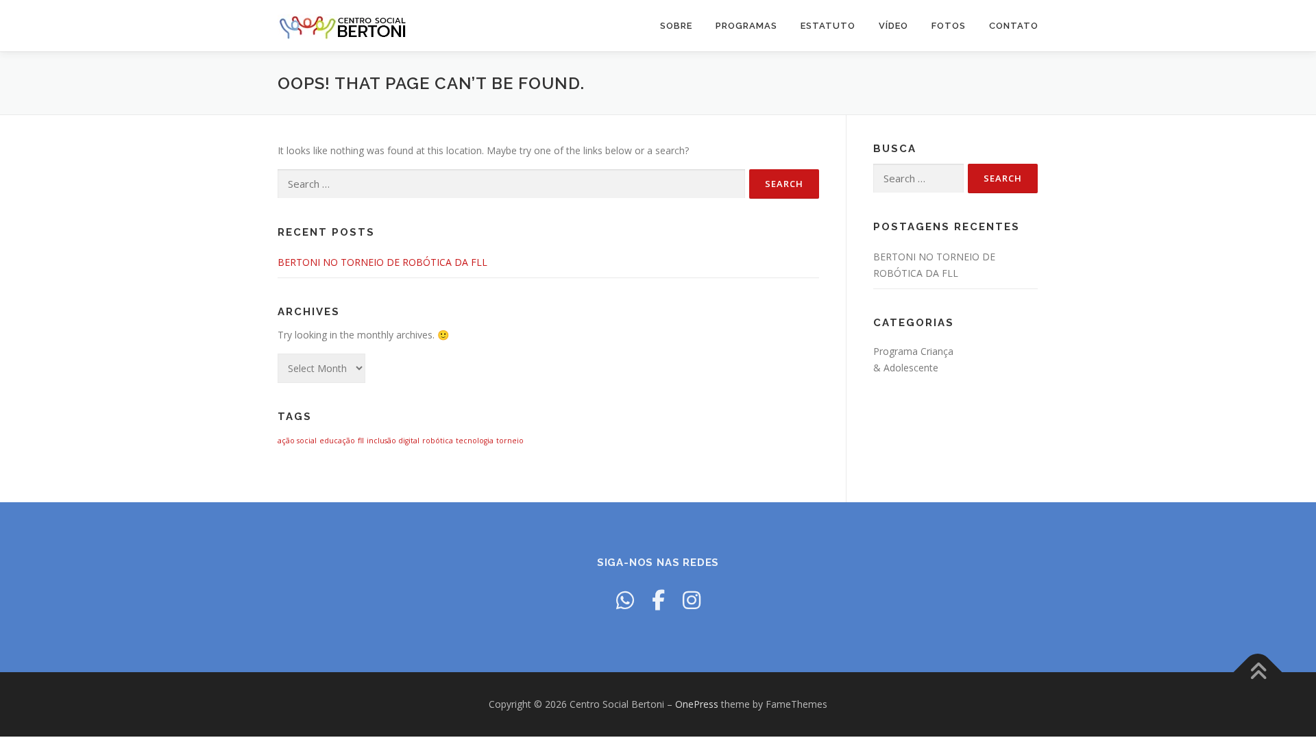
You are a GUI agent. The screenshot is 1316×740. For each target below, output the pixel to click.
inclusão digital (393, 440)
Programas (746, 26)
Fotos (948, 26)
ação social (297, 440)
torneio (510, 440)
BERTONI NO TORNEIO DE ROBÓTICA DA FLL (382, 262)
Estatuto (828, 26)
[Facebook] (658, 600)
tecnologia (475, 440)
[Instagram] (691, 600)
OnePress (696, 704)
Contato (1013, 26)
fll (361, 440)
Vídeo (893, 26)
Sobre (676, 26)
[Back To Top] (1258, 672)
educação (337, 440)
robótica (437, 440)
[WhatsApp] (625, 600)
